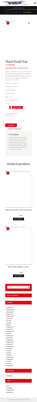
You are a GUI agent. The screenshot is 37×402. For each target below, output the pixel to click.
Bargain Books (18, 12)
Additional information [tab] (14, 128)
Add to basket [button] (18, 219)
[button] (29, 23)
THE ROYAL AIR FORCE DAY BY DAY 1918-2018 (18, 210)
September (10, 309)
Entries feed (9, 388)
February (10, 327)
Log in (8, 385)
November (10, 312)
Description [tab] (11, 125)
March (9, 363)
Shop (11, 12)
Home (7, 12)
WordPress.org (10, 392)
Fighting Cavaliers (18, 8)
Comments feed (10, 390)
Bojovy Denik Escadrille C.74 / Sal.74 (18, 267)
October (10, 307)
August (9, 318)
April (9, 354)
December (10, 331)
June (9, 322)
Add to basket (17, 107)
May (9, 324)
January (10, 329)
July (9, 320)
